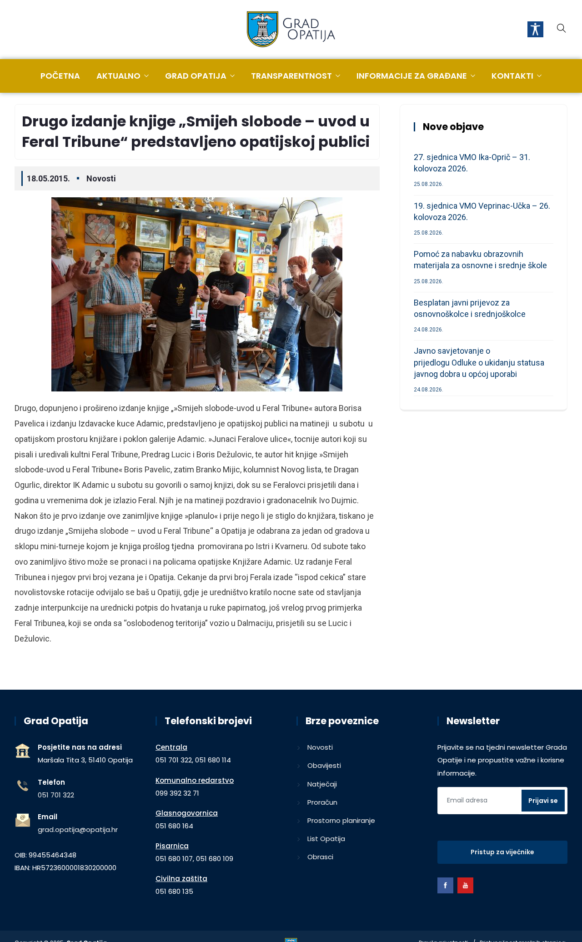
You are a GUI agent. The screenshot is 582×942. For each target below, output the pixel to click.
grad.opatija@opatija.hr (78, 829)
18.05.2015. (48, 178)
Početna (60, 75)
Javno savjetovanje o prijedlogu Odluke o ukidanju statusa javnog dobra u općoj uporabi (479, 362)
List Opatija (326, 838)
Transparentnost (291, 75)
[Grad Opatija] (291, 30)
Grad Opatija (195, 75)
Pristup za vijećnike (502, 852)
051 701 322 (56, 795)
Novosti (101, 178)
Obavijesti (324, 765)
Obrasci (320, 857)
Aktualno (118, 75)
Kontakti (512, 75)
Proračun (322, 802)
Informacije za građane (411, 75)
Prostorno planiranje (341, 820)
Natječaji (322, 784)
